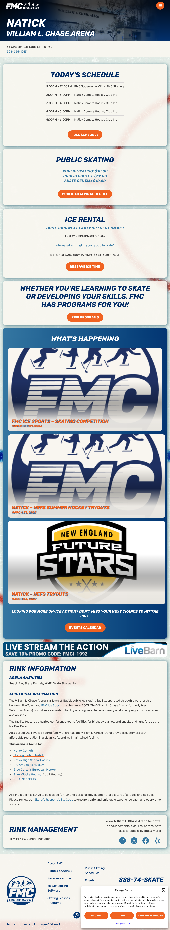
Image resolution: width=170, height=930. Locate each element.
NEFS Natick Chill (25, 779)
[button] (163, 890)
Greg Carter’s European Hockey (35, 769)
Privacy (25, 924)
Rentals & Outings (59, 871)
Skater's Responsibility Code (53, 799)
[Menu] (160, 6)
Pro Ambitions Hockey (28, 765)
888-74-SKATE (141, 879)
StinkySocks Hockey (27, 774)
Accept (96, 915)
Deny (122, 915)
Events (90, 880)
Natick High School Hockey (31, 760)
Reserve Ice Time (59, 878)
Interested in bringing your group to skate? (85, 245)
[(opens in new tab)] (85, 649)
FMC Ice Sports (51, 705)
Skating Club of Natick (28, 755)
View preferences (150, 915)
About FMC (55, 863)
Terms (11, 924)
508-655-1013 (17, 51)
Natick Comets (23, 750)
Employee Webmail (47, 924)
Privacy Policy (123, 924)
